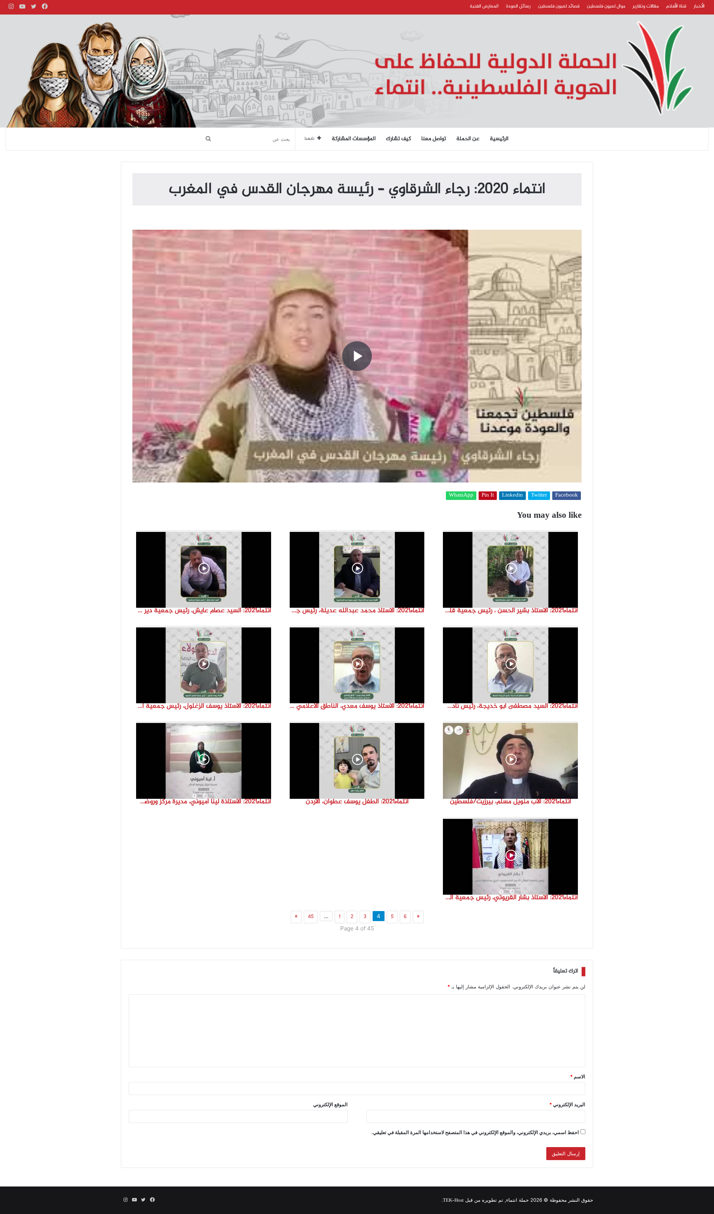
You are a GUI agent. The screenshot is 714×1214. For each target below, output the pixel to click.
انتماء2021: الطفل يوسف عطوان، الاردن (357, 802)
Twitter (539, 495)
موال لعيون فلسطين (606, 6)
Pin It (488, 495)
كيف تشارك (398, 139)
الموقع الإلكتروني (330, 1104)
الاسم (577, 1076)
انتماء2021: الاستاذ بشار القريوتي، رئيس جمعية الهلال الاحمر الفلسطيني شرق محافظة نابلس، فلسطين (510, 898)
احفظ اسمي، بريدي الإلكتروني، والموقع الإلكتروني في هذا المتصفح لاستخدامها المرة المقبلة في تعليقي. (475, 1132)
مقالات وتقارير (646, 6)
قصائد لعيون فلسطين (558, 6)
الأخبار (699, 6)
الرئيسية (499, 139)
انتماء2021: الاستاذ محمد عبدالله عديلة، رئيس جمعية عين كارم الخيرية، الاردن (357, 611)
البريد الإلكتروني (567, 1104)
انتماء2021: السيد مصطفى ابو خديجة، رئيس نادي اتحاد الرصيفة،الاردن (510, 706)
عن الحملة (467, 139)
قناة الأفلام (676, 6)
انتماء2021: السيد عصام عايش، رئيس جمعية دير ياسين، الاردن (203, 611)
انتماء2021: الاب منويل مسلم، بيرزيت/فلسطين (510, 802)
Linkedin (512, 495)
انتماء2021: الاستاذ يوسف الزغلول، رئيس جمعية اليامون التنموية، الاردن (203, 706)
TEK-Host (453, 1201)
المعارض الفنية (484, 6)
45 (310, 917)
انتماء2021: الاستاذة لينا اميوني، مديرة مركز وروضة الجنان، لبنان (203, 802)
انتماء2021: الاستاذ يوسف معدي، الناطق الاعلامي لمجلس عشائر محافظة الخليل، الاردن (357, 706)
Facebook (566, 495)
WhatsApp (461, 495)
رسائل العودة (518, 6)
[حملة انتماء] (357, 70)
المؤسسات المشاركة (354, 139)
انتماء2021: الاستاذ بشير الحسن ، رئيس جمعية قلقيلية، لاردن (510, 611)
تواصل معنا (433, 139)
